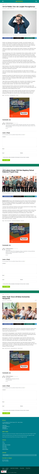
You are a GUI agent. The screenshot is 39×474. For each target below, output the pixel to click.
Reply (7, 128)
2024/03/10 (4, 8)
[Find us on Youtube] (6, 470)
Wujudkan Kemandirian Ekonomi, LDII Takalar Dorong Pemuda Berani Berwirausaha (15, 435)
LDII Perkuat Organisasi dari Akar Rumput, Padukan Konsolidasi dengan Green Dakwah (16, 433)
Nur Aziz (22, 220)
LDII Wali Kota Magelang (16, 220)
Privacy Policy (4, 447)
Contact (3, 443)
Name (3, 148)
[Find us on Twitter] (3, 470)
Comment (4, 136)
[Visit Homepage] (19, 1)
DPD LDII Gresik (7, 348)
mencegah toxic (12, 95)
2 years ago (16, 123)
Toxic (17, 95)
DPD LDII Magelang (8, 220)
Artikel (6, 4)
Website (21, 152)
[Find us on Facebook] (2, 470)
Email (3, 153)
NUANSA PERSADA (5, 449)
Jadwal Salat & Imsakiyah (6, 444)
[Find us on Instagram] (5, 470)
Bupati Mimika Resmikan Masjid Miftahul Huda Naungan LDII (11, 436)
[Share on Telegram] (36, 38)
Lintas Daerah (9, 173)
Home (3, 4)
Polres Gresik (20, 348)
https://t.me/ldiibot (5, 461)
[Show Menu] (2, 1)
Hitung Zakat (4, 446)
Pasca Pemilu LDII (14, 348)
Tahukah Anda (12, 8)
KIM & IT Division (14, 472)
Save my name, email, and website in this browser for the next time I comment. (16, 157)
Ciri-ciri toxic (7, 95)
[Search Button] (36, 1)
